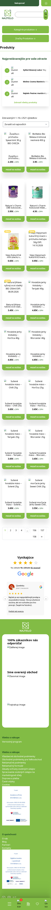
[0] (19, 904)
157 (42, 530)
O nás (5, 838)
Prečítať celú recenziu (16, 611)
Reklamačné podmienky (14, 762)
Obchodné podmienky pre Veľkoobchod (22, 759)
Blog (4, 841)
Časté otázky (8, 781)
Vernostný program (12, 741)
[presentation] (5, 598)
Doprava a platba (10, 778)
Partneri (6, 844)
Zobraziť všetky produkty (25, 102)
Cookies (6, 784)
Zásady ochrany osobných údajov (18, 768)
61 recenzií (35, 568)
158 (34, 536)
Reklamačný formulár (12, 765)
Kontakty (6, 848)
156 (34, 530)
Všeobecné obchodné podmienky (18, 756)
